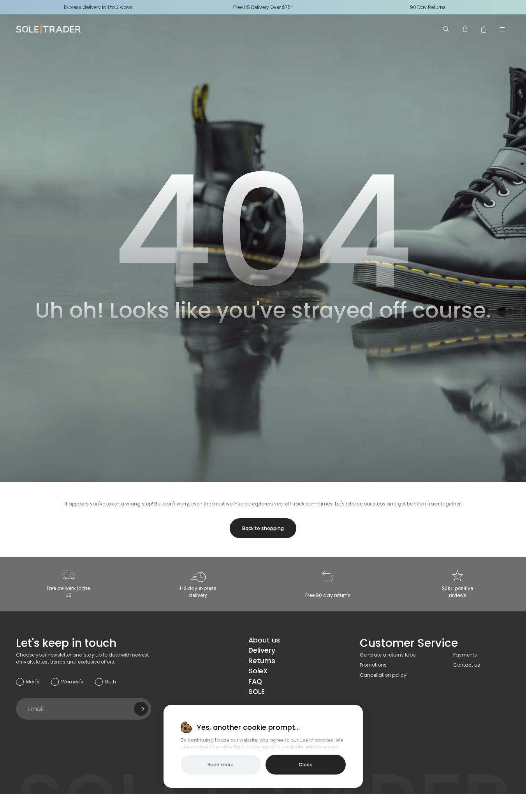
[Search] (446, 29)
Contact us (466, 665)
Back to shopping (263, 528)
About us (264, 640)
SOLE (256, 691)
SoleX (258, 671)
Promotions (373, 665)
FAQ (255, 681)
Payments (465, 654)
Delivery (261, 650)
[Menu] (502, 29)
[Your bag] (483, 29)
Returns (261, 660)
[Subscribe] (141, 709)
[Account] (465, 29)
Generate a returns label (388, 654)
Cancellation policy (383, 675)
